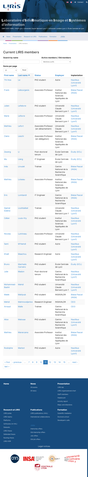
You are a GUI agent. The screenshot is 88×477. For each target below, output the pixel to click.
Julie (6, 271)
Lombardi (22, 195)
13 (55, 362)
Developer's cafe (64, 420)
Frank (6, 90)
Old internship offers (37, 432)
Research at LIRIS (12, 410)
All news (33, 391)
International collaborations (40, 417)
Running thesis (9, 438)
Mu (5, 159)
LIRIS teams (8, 417)
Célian (7, 218)
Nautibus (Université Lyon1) (76, 83)
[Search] (87, 2)
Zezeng (7, 152)
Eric (6, 195)
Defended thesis (9, 434)
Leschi (21, 136)
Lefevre (21, 116)
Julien (6, 106)
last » (7, 366)
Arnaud (7, 306)
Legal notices (44, 446)
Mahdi (21, 284)
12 (50, 362)
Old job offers (35, 439)
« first (7, 362)
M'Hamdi (22, 244)
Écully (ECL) (76, 152)
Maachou (22, 254)
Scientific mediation (64, 413)
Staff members (63, 394)
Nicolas (7, 234)
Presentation (13, 43)
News (33, 384)
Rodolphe (8, 348)
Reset (24, 70)
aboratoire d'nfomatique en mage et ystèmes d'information (44, 22)
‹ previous (17, 362)
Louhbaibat (23, 208)
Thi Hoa (7, 80)
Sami (6, 244)
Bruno (7, 264)
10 (41, 362)
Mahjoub (22, 294)
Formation (62, 410)
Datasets (7, 427)
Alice (6, 319)
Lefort (21, 126)
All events (33, 387)
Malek (6, 294)
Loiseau (21, 179)
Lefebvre (22, 106)
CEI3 (73, 302)
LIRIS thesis (8, 431)
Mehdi (7, 302)
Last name (23, 75)
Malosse (21, 319)
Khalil (6, 254)
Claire (6, 136)
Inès (6, 166)
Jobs (32, 425)
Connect (80, 2)
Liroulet (21, 166)
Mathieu (7, 126)
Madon (21, 271)
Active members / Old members (56, 58)
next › (75, 362)
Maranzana (23, 332)
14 (59, 362)
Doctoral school (63, 417)
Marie (6, 116)
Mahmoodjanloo (25, 302)
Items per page (10, 66)
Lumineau (22, 234)
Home (5, 43)
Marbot (21, 348)
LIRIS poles (8, 413)
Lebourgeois (23, 90)
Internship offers (36, 429)
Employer (59, 75)
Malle (20, 306)
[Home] (12, 6)
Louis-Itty (22, 218)
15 (64, 362)
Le (19, 80)
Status (38, 75)
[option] (44, 16)
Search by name (10, 58)
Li (19, 152)
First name (9, 75)
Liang (20, 159)
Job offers (34, 436)
